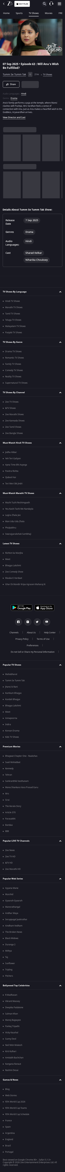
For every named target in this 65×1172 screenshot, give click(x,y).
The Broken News (13, 932)
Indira (8, 724)
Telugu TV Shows (13, 320)
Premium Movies (11, 747)
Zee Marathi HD (13, 869)
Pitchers (9, 976)
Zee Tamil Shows (13, 427)
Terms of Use (42, 639)
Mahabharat (11, 674)
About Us (29, 632)
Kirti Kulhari (10, 1051)
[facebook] (17, 622)
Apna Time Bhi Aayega (16, 464)
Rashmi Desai (11, 1070)
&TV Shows (10, 408)
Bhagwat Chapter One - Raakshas (21, 756)
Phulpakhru (10, 527)
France (8, 1120)
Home (6, 13)
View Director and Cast (14, 116)
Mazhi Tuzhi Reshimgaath (17, 502)
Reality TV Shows (13, 376)
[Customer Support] (51, 4)
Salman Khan (11, 1013)
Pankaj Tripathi (12, 1026)
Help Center (48, 632)
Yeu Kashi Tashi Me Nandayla (19, 508)
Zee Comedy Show (14, 571)
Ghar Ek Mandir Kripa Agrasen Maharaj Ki (25, 584)
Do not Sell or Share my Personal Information (31, 652)
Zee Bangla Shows (14, 433)
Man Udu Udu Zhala (14, 521)
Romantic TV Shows (14, 357)
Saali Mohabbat (12, 762)
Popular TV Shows (12, 665)
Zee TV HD (10, 856)
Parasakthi (10, 818)
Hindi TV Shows (12, 301)
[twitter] (36, 622)
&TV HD (9, 862)
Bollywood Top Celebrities (16, 985)
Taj (6, 957)
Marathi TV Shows (14, 307)
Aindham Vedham (13, 925)
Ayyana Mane (11, 888)
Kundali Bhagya (12, 699)
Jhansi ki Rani (11, 686)
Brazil (8, 1145)
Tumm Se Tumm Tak (14, 73)
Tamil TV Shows (12, 313)
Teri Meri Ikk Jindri (14, 483)
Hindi (23, 92)
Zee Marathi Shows (14, 414)
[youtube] (45, 622)
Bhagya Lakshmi (13, 565)
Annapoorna (11, 718)
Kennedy (9, 768)
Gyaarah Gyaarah (13, 900)
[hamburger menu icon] (59, 4)
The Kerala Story (13, 806)
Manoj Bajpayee (13, 1020)
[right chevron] (7, 146)
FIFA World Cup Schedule (17, 1114)
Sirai (7, 799)
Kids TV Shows (12, 737)
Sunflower (10, 963)
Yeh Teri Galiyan (13, 458)
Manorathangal (12, 906)
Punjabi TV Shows (13, 332)
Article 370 (10, 812)
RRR (7, 831)
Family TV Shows (13, 364)
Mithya (8, 950)
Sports (19, 13)
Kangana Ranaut (13, 1064)
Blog (7, 1089)
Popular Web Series (13, 879)
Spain (8, 1126)
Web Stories (11, 1095)
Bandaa (9, 825)
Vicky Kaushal (11, 1032)
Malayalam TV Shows (15, 326)
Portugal (9, 1152)
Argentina (10, 1133)
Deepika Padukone (14, 1007)
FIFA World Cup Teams (16, 1108)
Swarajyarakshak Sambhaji (18, 534)
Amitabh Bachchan (14, 1057)
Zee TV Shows (12, 401)
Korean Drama (12, 730)
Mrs (7, 793)
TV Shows (34, 13)
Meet (7, 559)
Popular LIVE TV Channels (16, 841)
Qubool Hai (10, 477)
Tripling (8, 969)
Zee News (10, 850)
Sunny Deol (10, 1038)
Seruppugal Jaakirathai (16, 919)
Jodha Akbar (11, 452)
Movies (48, 13)
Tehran (8, 774)
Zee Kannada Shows (15, 420)
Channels (12, 632)
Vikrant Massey (12, 1001)
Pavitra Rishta (11, 471)
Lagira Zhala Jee (13, 515)
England (9, 1139)
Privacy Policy (20, 639)
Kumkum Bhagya (13, 693)
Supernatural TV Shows (16, 382)
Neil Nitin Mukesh (13, 1045)
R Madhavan (11, 995)
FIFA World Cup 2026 (15, 1101)
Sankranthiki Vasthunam (17, 781)
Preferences (31, 645)
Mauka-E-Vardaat (13, 578)
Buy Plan (23, 4)
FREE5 (62, 13)
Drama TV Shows (13, 351)
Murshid (9, 894)
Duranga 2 (10, 944)
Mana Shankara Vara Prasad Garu (21, 787)
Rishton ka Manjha (14, 553)
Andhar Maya (11, 913)
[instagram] (26, 622)
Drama (14, 96)
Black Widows (11, 938)
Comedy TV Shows (14, 370)
